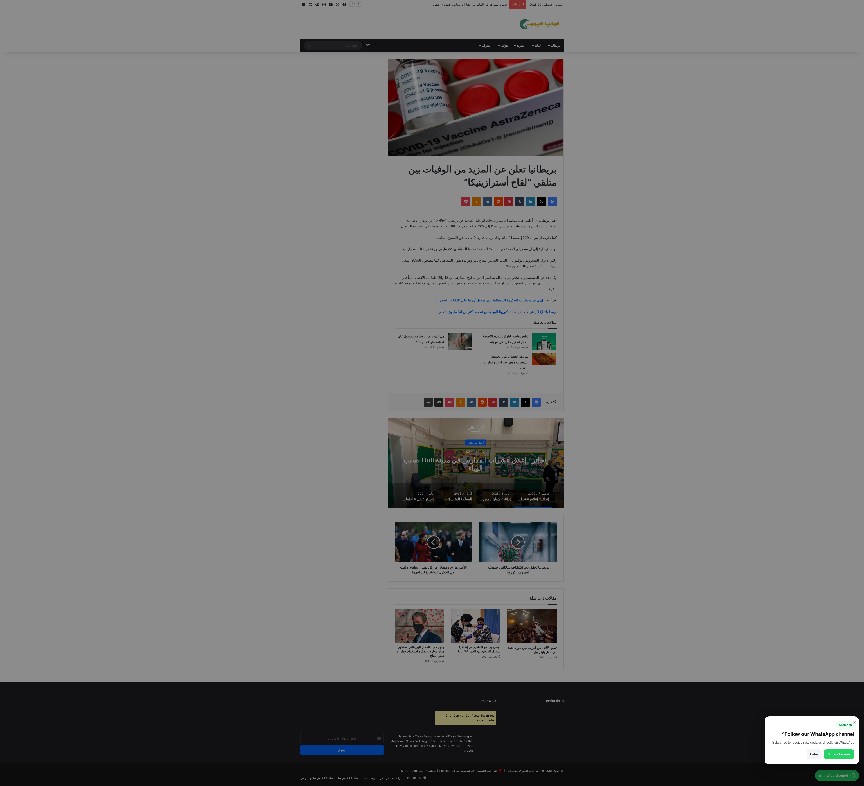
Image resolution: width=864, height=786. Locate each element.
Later (814, 754)
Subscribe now (839, 754)
